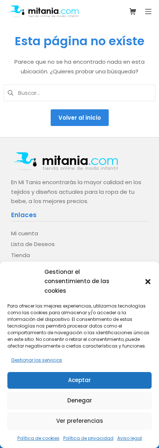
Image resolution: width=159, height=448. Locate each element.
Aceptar (79, 380)
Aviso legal (129, 438)
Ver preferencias (79, 421)
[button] (148, 281)
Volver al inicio (79, 118)
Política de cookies (38, 438)
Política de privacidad (88, 438)
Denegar (79, 400)
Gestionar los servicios (36, 360)
